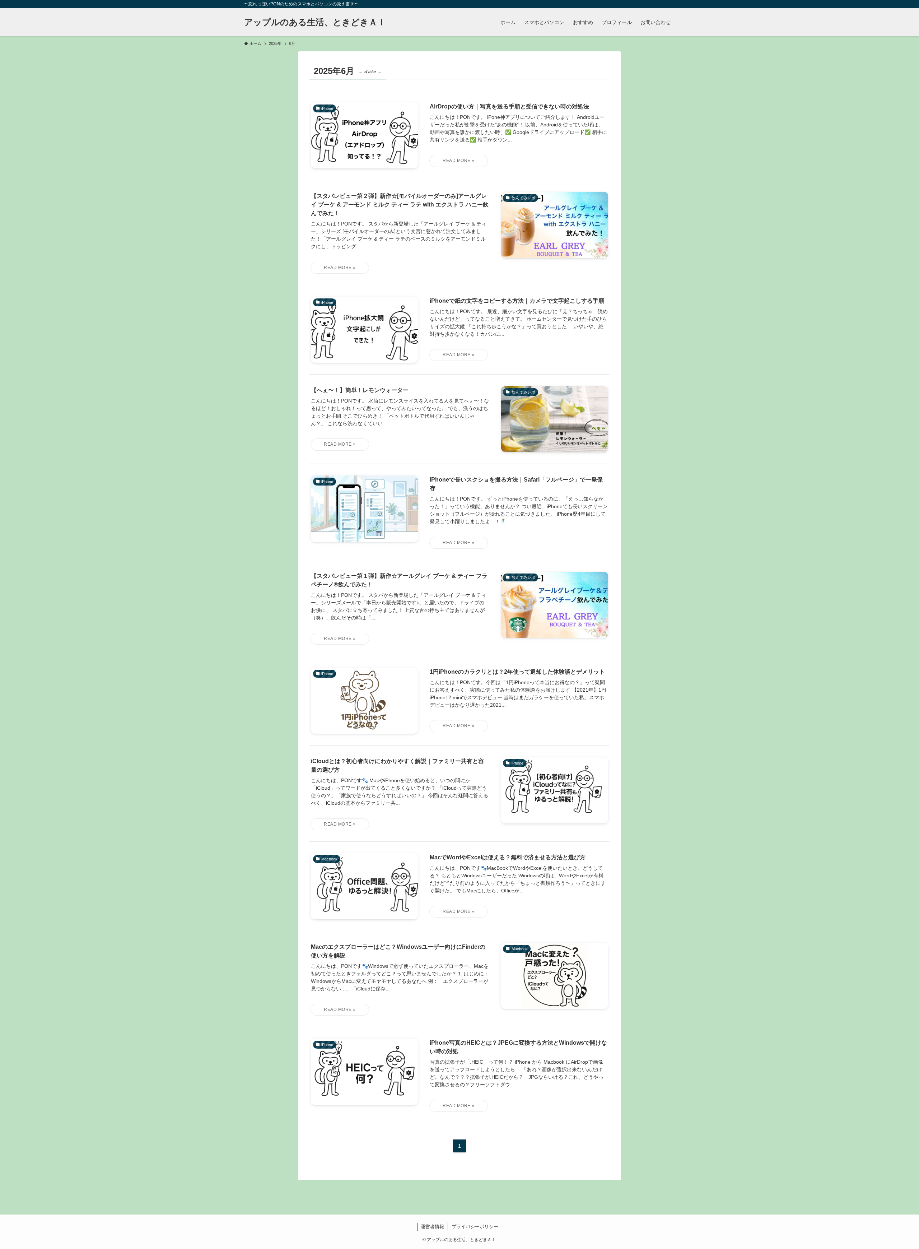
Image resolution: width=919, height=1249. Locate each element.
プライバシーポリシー (475, 1226)
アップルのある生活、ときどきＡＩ (315, 22)
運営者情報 (432, 1226)
